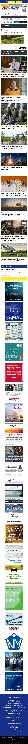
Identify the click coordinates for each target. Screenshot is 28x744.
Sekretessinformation (14, 743)
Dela (17, 48)
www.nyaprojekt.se (14, 700)
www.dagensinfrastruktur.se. (14, 703)
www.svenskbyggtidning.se (14, 701)
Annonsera (18, 1)
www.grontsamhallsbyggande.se (14, 705)
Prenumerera (12, 1)
